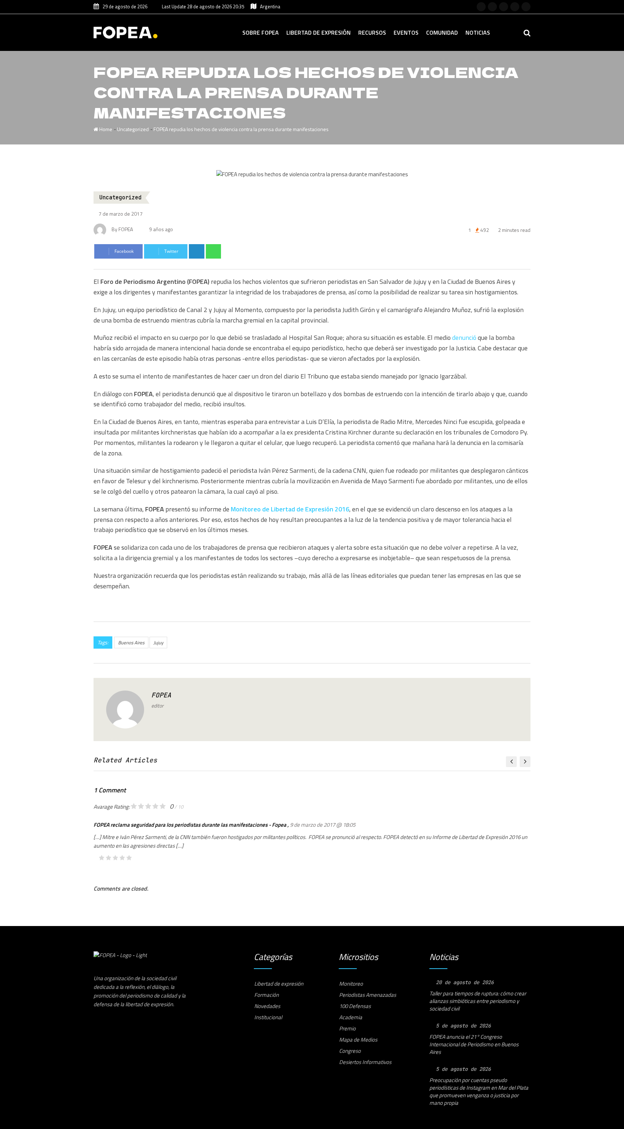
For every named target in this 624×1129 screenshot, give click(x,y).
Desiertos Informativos (365, 1062)
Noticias (477, 32)
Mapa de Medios (358, 1039)
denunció (464, 337)
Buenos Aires (131, 642)
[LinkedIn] (196, 251)
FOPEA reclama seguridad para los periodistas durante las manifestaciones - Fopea (190, 825)
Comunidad (442, 32)
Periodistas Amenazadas (367, 995)
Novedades (267, 1006)
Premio (347, 1028)
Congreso (350, 1051)
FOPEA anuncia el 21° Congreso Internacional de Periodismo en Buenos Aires (474, 1044)
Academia (350, 1017)
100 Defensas (355, 1006)
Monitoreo (351, 983)
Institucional (268, 1017)
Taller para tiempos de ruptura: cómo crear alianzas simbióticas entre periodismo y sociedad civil (477, 1001)
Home (105, 129)
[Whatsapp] (213, 251)
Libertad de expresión (318, 32)
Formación (266, 995)
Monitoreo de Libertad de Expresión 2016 (290, 509)
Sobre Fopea (260, 32)
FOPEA (161, 695)
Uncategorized (133, 129)
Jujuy (158, 642)
